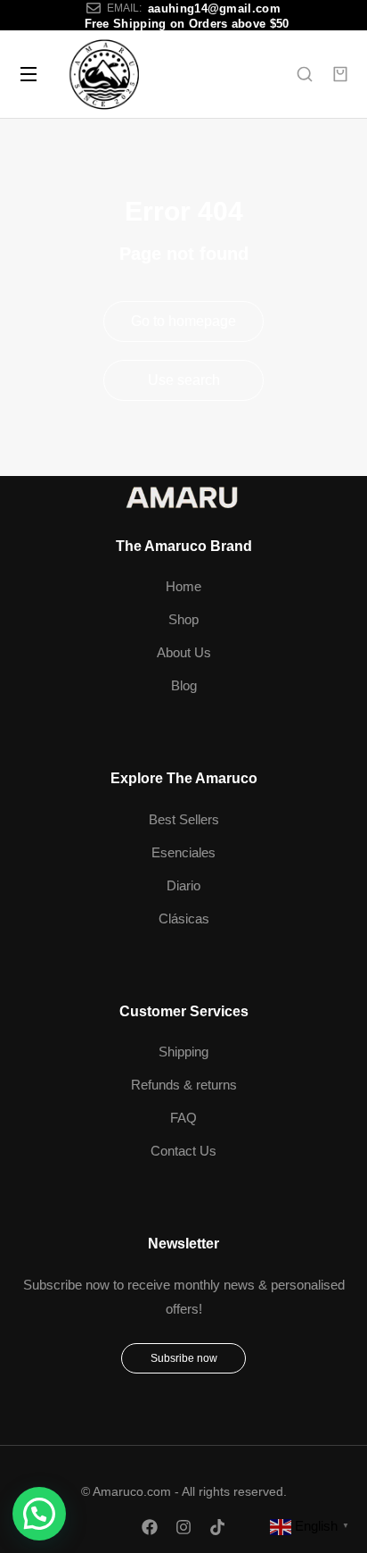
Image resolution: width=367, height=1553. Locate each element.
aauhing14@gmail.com (214, 8)
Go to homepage (183, 321)
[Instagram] (183, 1527)
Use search (184, 380)
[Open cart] (340, 74)
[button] (39, 1513)
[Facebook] (150, 1527)
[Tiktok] (217, 1527)
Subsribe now (184, 1358)
